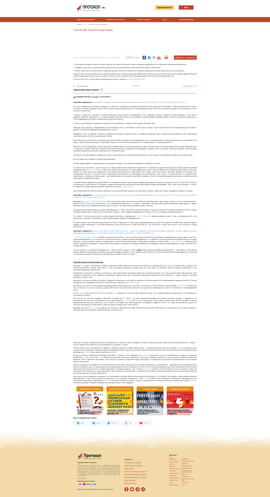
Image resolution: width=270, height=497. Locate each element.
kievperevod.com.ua (174, 484)
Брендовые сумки (185, 476)
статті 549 (92, 170)
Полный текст (82, 478)
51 (144, 378)
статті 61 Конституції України (95, 201)
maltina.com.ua (185, 482)
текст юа (171, 482)
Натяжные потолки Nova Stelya (187, 479)
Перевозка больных (186, 468)
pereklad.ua (184, 463)
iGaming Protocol (130, 483)
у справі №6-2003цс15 (177, 241)
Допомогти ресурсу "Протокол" (135, 477)
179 (127, 300)
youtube (146, 423)
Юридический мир (186, 20)
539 (87, 352)
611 (107, 381)
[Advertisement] (124, 44)
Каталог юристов (144, 20)
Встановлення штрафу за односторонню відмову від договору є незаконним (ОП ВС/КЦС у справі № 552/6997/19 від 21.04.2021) (139, 102)
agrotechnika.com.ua (174, 473)
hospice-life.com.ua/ (186, 465)
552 (135, 282)
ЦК (138, 282)
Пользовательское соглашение (135, 474)
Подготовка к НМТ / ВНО (187, 461)
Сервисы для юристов (115, 20)
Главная (79, 24)
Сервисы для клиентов (86, 20)
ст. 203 (123, 187)
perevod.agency (173, 475)
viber (130, 423)
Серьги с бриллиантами (173, 458)
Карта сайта (128, 468)
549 (80, 293)
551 (93, 308)
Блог (165, 20)
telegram (114, 423)
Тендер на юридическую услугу (135, 471)
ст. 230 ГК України (143, 216)
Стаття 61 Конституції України (86, 237)
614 (193, 381)
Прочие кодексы (114, 58)
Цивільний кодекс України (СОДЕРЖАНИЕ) (89, 58)
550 (131, 282)
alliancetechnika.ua (174, 461)
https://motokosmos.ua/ (175, 468)
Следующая (188, 86)
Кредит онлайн (129, 480)
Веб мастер (172, 466)
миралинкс (172, 464)
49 (113, 293)
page (82, 423)
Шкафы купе (184, 474)
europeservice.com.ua (174, 477)
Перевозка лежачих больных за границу (186, 471)
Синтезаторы (172, 470)
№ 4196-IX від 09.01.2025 (135, 79)
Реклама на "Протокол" (132, 462)
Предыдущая (82, 86)
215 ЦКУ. (130, 187)
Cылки (183, 484)
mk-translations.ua (174, 480)
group (98, 423)
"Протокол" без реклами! (133, 465)
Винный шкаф (184, 458)
